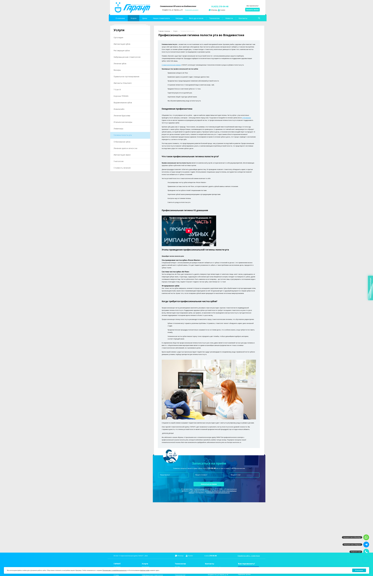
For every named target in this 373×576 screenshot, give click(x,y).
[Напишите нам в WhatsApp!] (366, 537)
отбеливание (246, 118)
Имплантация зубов (122, 44)
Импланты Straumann (123, 83)
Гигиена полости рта (123, 135)
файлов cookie (144, 570)
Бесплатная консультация (370, 288)
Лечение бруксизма (122, 115)
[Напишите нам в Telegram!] (366, 544)
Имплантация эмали (122, 155)
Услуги (175, 31)
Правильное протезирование (126, 76)
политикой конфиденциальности (218, 492)
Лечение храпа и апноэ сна (125, 148)
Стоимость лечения (122, 168)
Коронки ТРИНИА (121, 96)
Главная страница (164, 31)
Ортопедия (118, 37)
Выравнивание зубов (123, 102)
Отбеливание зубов (122, 142)
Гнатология (118, 161)
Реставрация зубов (122, 50)
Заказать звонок (252, 9)
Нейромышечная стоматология (127, 57)
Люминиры (118, 128)
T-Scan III (117, 89)
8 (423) (209, 468)
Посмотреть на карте (191, 10)
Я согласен (359, 570)
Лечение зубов (120, 63)
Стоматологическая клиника (171, 65)
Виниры (117, 70)
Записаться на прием (209, 484)
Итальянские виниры (123, 122)
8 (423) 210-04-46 (219, 6)
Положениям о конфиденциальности (114, 570)
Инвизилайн (119, 109)
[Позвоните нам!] (366, 552)
